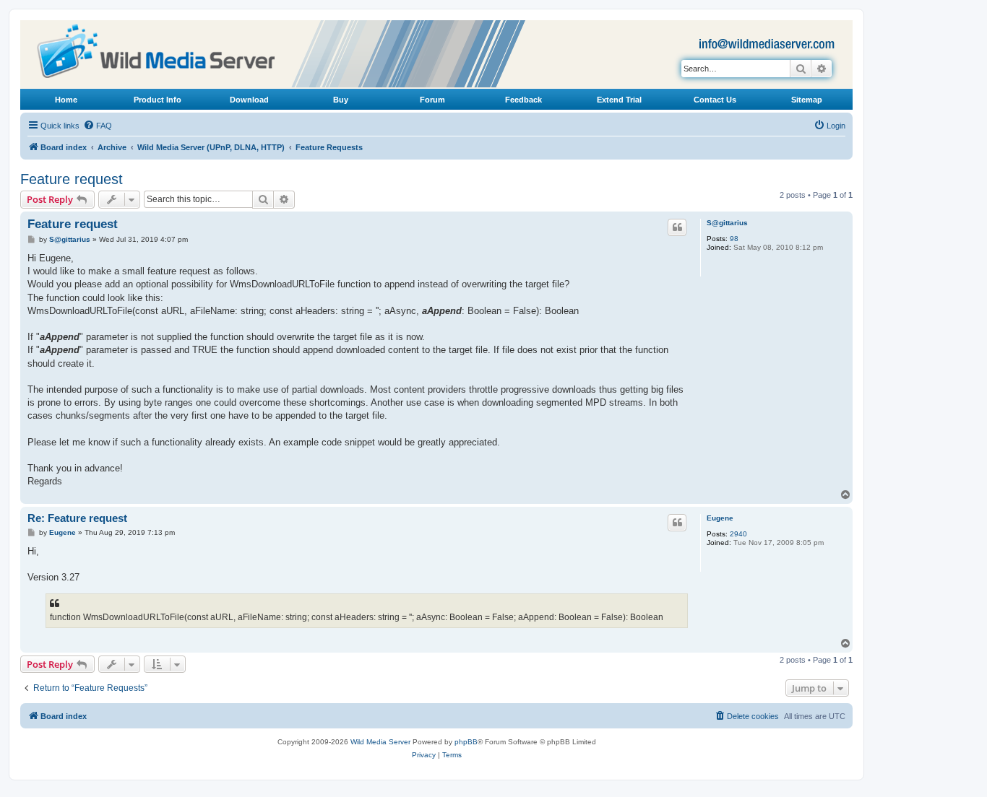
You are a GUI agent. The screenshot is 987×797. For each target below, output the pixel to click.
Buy (340, 99)
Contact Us (715, 99)
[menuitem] (97, 125)
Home (66, 99)
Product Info (157, 99)
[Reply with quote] (677, 227)
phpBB (466, 742)
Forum (432, 99)
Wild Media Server (380, 742)
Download (249, 99)
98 (734, 239)
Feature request (71, 179)
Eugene (720, 518)
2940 (738, 534)
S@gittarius (727, 223)
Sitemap (806, 99)
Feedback (523, 99)
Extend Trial (619, 99)
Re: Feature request (77, 518)
